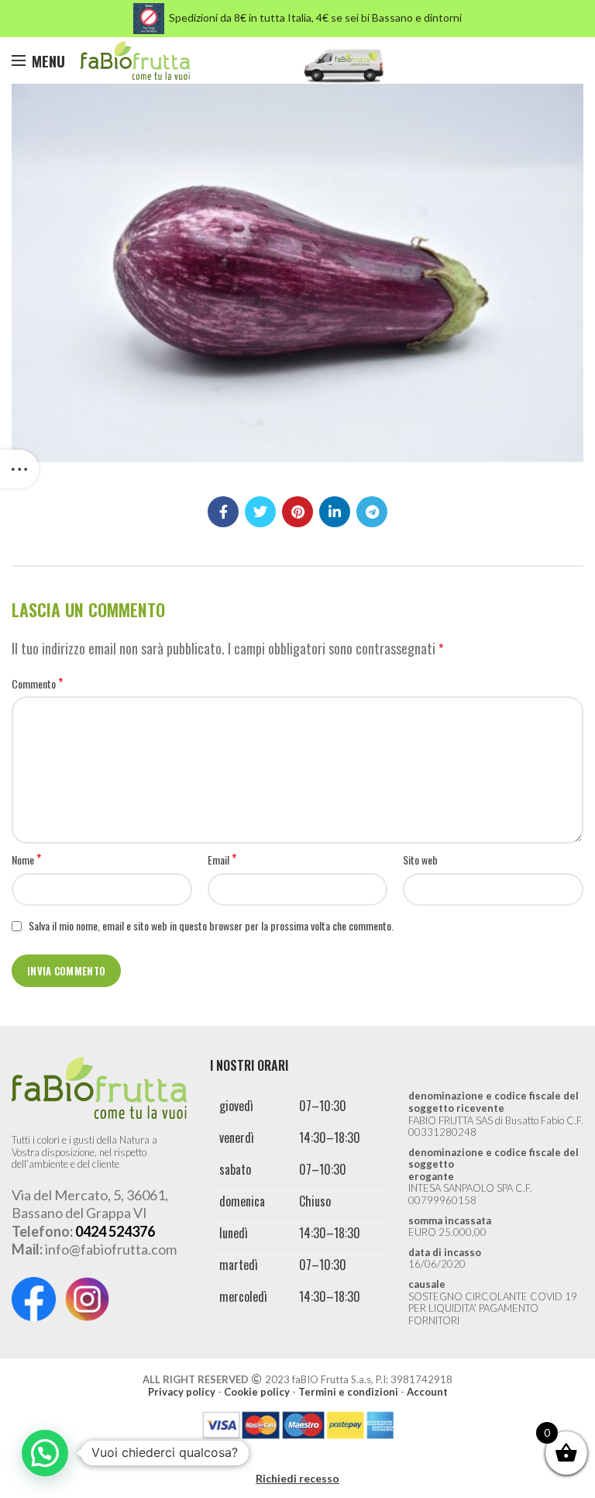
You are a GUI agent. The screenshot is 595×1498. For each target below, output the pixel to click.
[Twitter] (260, 511)
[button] (45, 1453)
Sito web (420, 859)
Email (222, 859)
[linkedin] (334, 511)
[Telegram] (371, 511)
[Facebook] (223, 511)
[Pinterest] (297, 511)
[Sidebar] (19, 469)
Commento (37, 683)
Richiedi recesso (297, 1478)
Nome (26, 859)
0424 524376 (115, 1231)
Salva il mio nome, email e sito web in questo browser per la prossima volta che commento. (211, 925)
